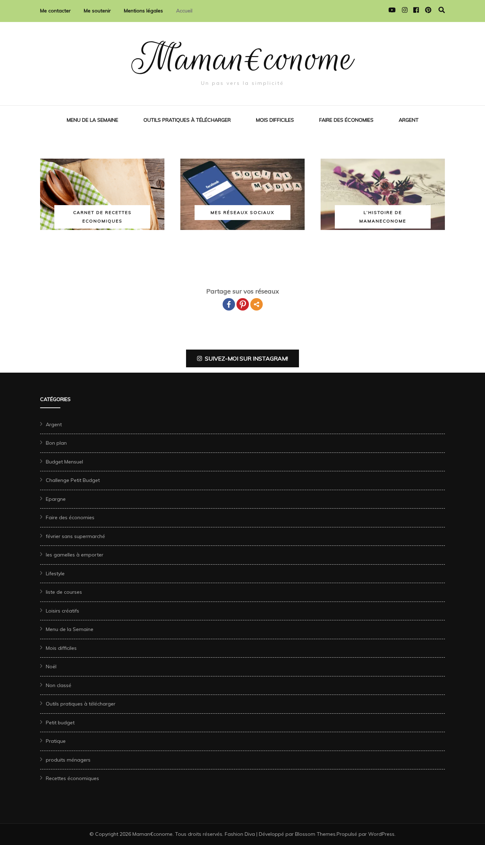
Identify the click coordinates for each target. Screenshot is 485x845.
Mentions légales (143, 10)
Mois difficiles (275, 120)
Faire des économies (346, 120)
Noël (51, 666)
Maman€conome (242, 58)
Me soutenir (97, 10)
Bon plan (56, 443)
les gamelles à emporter (74, 555)
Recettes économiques (72, 778)
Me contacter (55, 10)
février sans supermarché (75, 536)
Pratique (56, 741)
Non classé (58, 685)
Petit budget (60, 722)
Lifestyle (55, 573)
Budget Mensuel (64, 462)
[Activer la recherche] (441, 10)
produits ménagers (68, 760)
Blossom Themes (315, 834)
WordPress (381, 834)
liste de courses (64, 592)
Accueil (184, 10)
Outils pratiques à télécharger (187, 120)
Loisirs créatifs (62, 611)
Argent (409, 120)
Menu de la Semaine (92, 120)
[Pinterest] (242, 304)
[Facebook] (229, 304)
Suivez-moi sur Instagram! (246, 358)
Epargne (56, 499)
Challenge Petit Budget (73, 480)
